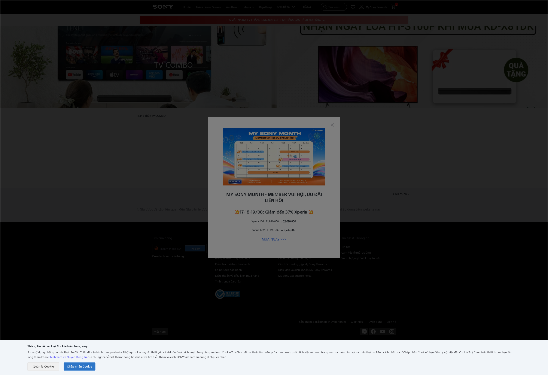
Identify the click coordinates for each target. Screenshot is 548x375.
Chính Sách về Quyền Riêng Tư (67, 357)
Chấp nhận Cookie (79, 366)
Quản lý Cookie (43, 366)
